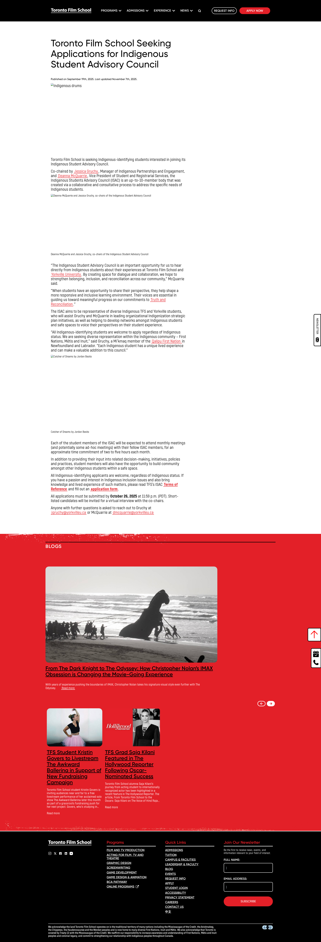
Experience (162, 10)
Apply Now (254, 11)
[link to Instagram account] (49, 853)
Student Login (176, 888)
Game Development (122, 872)
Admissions (135, 10)
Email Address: (235, 879)
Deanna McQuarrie (72, 175)
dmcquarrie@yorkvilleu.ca (133, 512)
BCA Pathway (117, 882)
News (184, 10)
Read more (68, 688)
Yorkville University (66, 274)
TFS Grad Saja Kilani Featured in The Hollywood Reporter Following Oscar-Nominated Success (130, 764)
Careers (171, 902)
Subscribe (248, 901)
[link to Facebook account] (60, 853)
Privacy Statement (179, 897)
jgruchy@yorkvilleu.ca (68, 512)
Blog (169, 869)
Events (170, 874)
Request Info (224, 11)
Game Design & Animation (126, 877)
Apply (169, 883)
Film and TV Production (125, 850)
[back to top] (314, 634)
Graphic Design (119, 863)
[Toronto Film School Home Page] (71, 10)
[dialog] (317, 330)
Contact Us (174, 907)
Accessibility (175, 893)
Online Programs (120, 886)
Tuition (171, 855)
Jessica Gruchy (86, 171)
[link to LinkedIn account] (66, 853)
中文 (168, 912)
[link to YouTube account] (71, 853)
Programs (109, 10)
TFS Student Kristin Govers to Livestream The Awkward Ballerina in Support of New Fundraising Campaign (74, 767)
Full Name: (232, 860)
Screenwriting (118, 868)
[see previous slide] (261, 703)
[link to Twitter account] (55, 853)
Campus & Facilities (180, 859)
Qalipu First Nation (166, 340)
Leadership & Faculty (181, 864)
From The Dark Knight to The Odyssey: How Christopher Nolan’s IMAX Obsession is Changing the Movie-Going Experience (129, 671)
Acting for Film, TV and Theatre (125, 856)
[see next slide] (271, 703)
